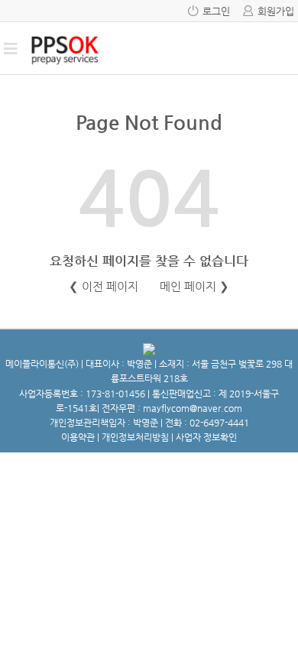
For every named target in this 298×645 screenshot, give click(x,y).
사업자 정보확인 (206, 437)
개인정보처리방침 (135, 437)
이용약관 (78, 437)
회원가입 (276, 11)
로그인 (216, 11)
